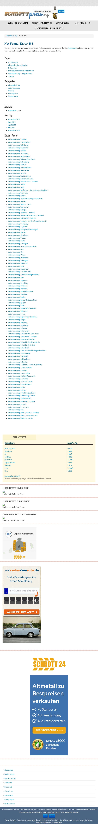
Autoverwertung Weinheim (18, 193)
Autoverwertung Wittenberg (18, 162)
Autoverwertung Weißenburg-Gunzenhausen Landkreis (28, 190)
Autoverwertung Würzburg (18, 145)
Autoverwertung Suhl (16, 277)
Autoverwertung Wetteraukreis (19, 176)
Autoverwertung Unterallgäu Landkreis (22, 246)
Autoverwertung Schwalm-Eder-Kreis (21, 339)
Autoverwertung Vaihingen (18, 244)
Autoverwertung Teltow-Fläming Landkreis (23, 275)
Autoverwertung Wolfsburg (18, 153)
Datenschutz (12, 68)
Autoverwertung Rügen (16, 387)
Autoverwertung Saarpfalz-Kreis (20, 368)
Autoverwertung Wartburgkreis (19, 204)
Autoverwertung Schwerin (17, 328)
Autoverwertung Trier (16, 266)
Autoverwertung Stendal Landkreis (20, 291)
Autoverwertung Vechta (16, 241)
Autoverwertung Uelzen (17, 255)
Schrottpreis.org (11, 36)
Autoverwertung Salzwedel (18, 356)
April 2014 (12, 125)
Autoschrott (8, 795)
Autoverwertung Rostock (17, 404)
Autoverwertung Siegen (17, 320)
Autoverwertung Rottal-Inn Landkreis (21, 393)
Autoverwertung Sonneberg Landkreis (22, 308)
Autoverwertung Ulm (15, 252)
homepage (73, 48)
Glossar (11, 91)
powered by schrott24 (12, 476)
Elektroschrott (9, 804)
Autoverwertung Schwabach (18, 348)
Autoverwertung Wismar (17, 165)
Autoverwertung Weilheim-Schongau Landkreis (25, 199)
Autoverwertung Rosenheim (18, 407)
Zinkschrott (8, 791)
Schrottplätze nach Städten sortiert (21, 71)
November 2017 (14, 119)
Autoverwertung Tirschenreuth (19, 272)
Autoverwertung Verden (17, 238)
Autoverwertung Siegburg (17, 322)
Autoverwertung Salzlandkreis (19, 359)
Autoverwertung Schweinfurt (18, 331)
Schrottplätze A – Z (82, 23)
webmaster (12, 110)
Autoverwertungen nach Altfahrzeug (49, 28)
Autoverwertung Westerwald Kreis (20, 179)
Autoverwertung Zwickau (17, 139)
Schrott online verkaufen (18, 23)
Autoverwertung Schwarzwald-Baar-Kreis (23, 334)
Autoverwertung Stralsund (17, 286)
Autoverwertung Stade (16, 297)
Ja (45, 816)
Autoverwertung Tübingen (17, 263)
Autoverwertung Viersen (17, 232)
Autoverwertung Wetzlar (17, 173)
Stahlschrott (8, 770)
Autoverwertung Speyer (17, 303)
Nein (52, 816)
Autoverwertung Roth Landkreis (19, 399)
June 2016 (11, 122)
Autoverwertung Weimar (17, 196)
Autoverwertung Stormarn (17, 289)
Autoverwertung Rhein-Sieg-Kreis (20, 418)
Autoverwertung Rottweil (17, 390)
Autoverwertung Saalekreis (18, 379)
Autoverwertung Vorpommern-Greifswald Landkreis (27, 221)
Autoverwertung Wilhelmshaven (19, 168)
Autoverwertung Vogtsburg (18, 224)
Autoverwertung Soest (16, 314)
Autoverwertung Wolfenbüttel (19, 156)
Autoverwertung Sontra (16, 306)
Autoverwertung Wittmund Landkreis (21, 159)
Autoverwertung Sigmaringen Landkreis (22, 317)
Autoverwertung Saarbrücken (19, 373)
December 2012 (14, 131)
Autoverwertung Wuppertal (18, 148)
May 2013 (11, 128)
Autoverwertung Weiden (17, 201)
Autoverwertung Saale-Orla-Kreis (20, 382)
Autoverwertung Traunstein (18, 269)
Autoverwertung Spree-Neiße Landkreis (22, 300)
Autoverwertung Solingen (17, 311)
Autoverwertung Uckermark (18, 258)
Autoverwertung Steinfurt (17, 294)
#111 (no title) (13, 62)
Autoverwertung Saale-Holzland (20, 384)
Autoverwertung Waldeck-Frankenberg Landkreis (26, 215)
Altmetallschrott (63, 23)
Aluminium (8, 783)
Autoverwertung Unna (16, 249)
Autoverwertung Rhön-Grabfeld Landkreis (23, 413)
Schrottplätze (13, 94)
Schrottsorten (13, 96)
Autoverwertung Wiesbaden (18, 170)
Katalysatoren (9, 800)
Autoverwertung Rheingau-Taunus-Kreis (22, 415)
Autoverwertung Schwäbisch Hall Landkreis (24, 342)
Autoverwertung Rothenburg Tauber (21, 396)
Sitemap (11, 76)
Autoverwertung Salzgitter (17, 362)
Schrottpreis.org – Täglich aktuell (20, 74)
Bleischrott (8, 787)
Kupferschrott (9, 774)
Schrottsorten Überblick (42, 23)
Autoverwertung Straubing (18, 283)
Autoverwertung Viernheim (18, 235)
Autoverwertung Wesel (16, 184)
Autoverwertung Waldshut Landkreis (21, 213)
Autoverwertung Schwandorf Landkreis (22, 337)
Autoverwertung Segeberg (18, 325)
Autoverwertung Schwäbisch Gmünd (21, 345)
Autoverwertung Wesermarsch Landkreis (23, 182)
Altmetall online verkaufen (17, 65)
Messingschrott (10, 778)
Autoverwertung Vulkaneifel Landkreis (22, 218)
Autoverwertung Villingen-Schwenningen (23, 229)
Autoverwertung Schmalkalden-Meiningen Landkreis (27, 351)
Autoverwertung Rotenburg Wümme (21, 401)
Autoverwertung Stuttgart (17, 280)
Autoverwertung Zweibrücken (19, 142)
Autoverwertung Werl (16, 187)
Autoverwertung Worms (17, 151)
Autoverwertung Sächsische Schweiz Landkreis (25, 365)
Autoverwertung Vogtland (17, 227)
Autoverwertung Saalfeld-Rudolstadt (21, 376)
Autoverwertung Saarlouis (17, 370)
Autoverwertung (14, 88)
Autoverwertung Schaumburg (19, 353)
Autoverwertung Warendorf (18, 207)
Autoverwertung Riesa (16, 410)
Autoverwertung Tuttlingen (18, 260)
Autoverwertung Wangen (17, 210)
